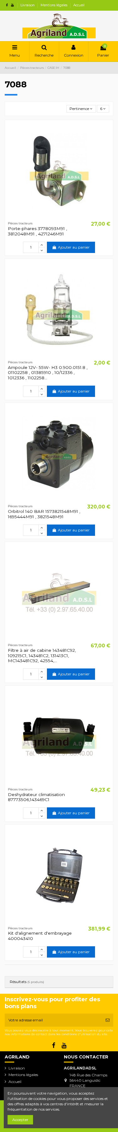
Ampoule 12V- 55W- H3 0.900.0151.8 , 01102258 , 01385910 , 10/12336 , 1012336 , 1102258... (47, 372)
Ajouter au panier (74, 247)
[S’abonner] (107, 1020)
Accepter (20, 1119)
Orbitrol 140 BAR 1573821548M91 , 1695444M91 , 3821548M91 (44, 514)
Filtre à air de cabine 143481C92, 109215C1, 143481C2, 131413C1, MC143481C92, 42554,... (42, 655)
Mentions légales (54, 5)
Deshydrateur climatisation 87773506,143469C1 (36, 797)
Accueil (79, 5)
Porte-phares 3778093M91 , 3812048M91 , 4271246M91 (37, 231)
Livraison (28, 5)
